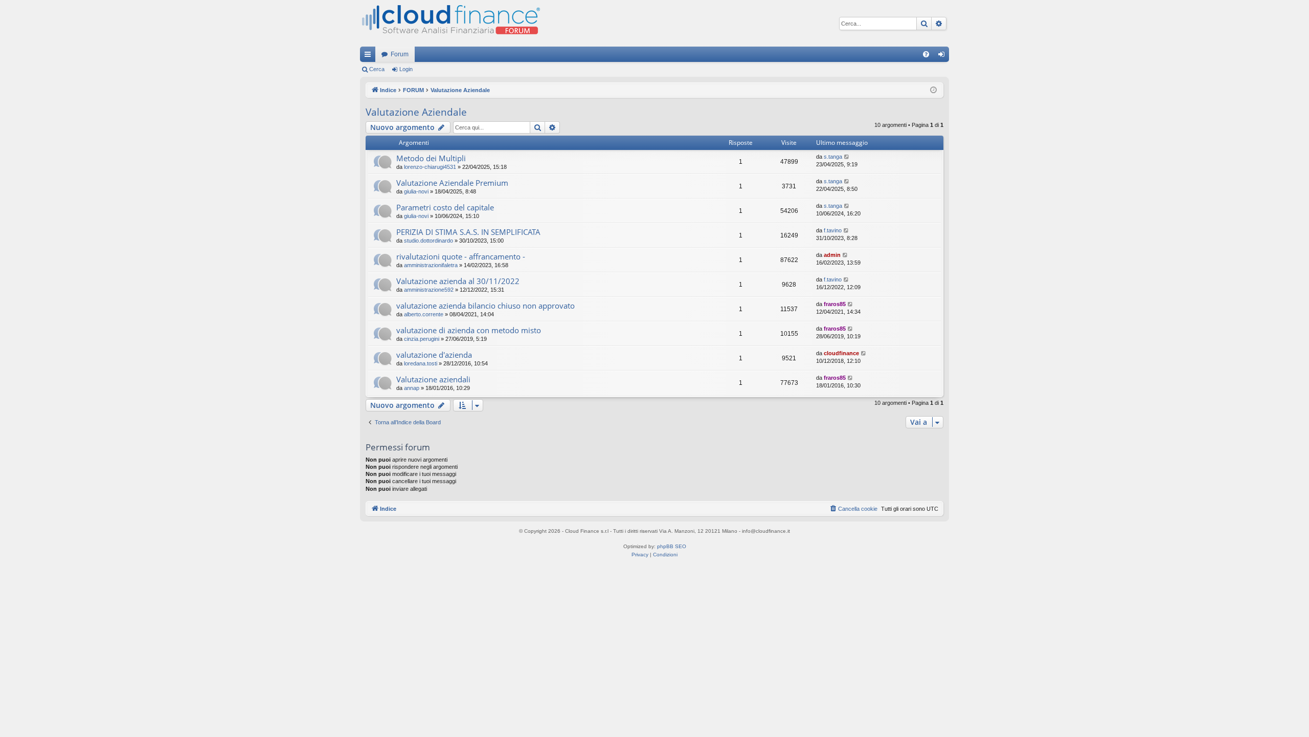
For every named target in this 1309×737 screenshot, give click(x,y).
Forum (400, 54)
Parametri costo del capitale (445, 207)
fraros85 (835, 304)
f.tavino (833, 230)
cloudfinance (841, 353)
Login (406, 69)
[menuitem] (926, 54)
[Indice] (450, 23)
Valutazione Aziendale (416, 112)
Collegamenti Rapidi (369, 56)
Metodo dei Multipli (431, 158)
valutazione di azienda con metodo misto (468, 330)
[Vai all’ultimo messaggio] (847, 157)
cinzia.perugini (421, 339)
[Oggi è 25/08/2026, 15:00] (933, 90)
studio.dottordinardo (428, 240)
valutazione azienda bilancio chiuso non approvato (485, 305)
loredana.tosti (420, 363)
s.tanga (833, 157)
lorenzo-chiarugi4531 (430, 167)
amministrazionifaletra (431, 265)
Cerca (377, 69)
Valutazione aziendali (433, 379)
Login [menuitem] (943, 56)
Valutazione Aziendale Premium (452, 183)
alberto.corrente (423, 314)
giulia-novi (416, 191)
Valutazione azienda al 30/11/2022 (458, 281)
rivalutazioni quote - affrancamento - (460, 256)
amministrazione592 (429, 290)
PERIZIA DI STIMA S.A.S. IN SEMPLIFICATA (468, 232)
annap (411, 388)
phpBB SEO (671, 546)
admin (832, 255)
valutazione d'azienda (434, 355)
